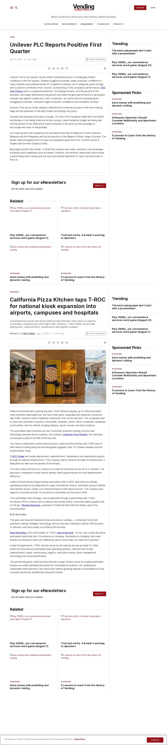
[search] (16, 8)
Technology (103, 24)
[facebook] (49, 68)
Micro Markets (69, 24)
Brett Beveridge (18, 532)
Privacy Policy (79, 739)
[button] (12, 8)
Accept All (155, 740)
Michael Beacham (31, 505)
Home (12, 37)
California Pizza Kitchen (75, 434)
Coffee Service (51, 24)
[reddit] (62, 68)
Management (87, 24)
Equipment (14, 292)
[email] (67, 68)
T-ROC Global (28, 333)
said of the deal (65, 532)
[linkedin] (53, 68)
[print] (105, 68)
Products (118, 24)
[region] (83, 740)
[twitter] (58, 68)
